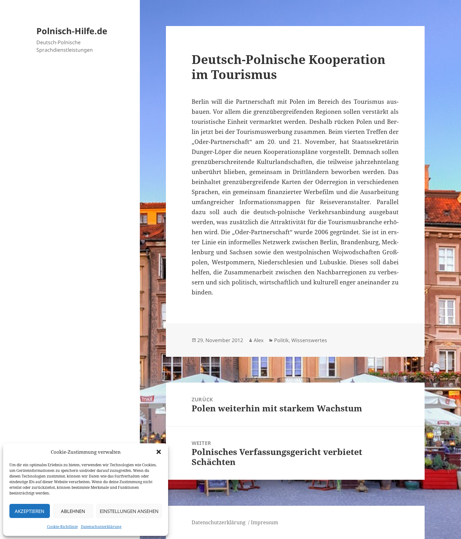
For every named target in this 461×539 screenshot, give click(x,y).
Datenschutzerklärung (101, 526)
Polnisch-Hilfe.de (71, 31)
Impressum (264, 522)
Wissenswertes (309, 340)
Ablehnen (73, 511)
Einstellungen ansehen (129, 511)
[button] (159, 452)
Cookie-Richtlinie (62, 526)
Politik (281, 340)
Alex (258, 340)
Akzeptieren (29, 511)
